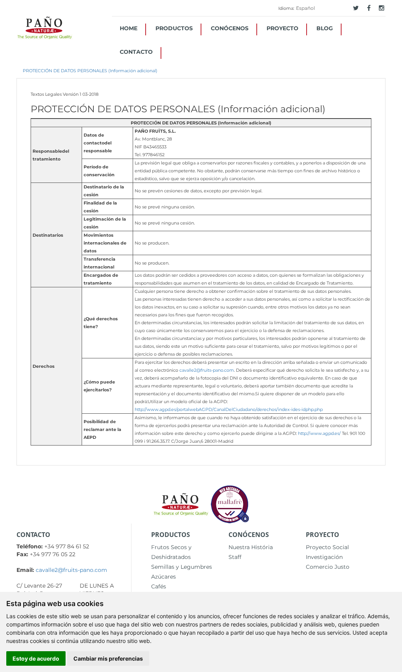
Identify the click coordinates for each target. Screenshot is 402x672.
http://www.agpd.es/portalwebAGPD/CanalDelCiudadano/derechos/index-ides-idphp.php (229, 409)
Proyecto (282, 28)
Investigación (324, 557)
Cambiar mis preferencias (108, 658)
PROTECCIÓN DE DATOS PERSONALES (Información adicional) (90, 70)
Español (305, 8)
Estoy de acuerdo (36, 658)
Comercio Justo (327, 566)
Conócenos (230, 28)
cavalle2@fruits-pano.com (206, 370)
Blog (324, 28)
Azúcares (163, 576)
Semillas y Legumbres (181, 566)
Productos (174, 28)
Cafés (158, 586)
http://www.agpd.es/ (319, 433)
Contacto (136, 51)
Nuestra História (250, 547)
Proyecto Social (327, 547)
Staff (234, 557)
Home (128, 28)
